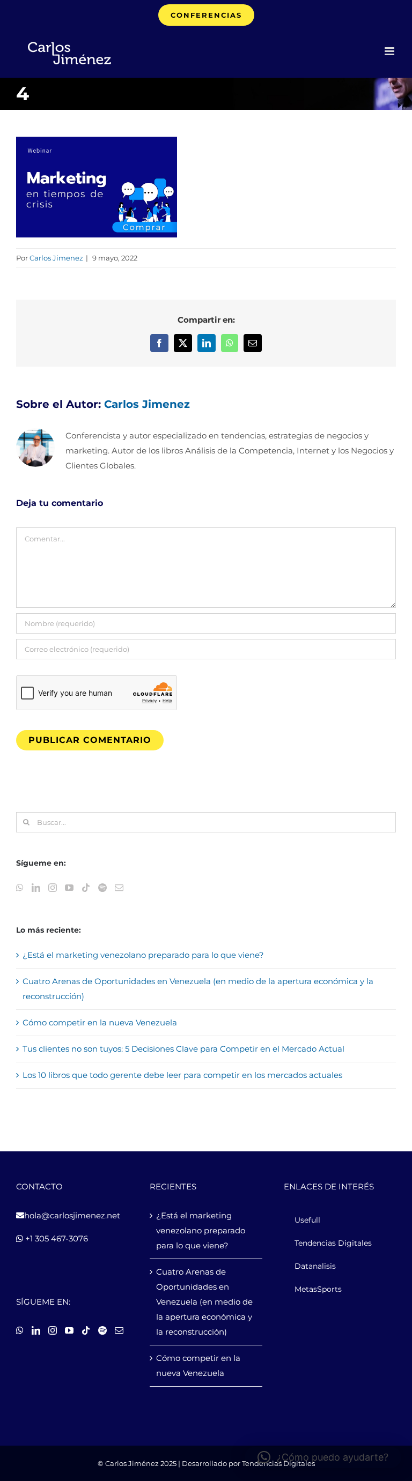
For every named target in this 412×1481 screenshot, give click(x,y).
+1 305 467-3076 (55, 1238)
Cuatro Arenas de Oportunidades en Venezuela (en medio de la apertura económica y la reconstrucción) (204, 1302)
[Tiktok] (86, 887)
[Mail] (119, 887)
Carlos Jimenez (56, 258)
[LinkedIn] (36, 887)
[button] (323, 1457)
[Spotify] (102, 887)
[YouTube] (69, 887)
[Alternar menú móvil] (390, 51)
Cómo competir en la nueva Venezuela (100, 1022)
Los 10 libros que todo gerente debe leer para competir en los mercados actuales (182, 1075)
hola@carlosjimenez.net (72, 1215)
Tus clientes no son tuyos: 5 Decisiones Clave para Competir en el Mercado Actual (183, 1049)
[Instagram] (52, 887)
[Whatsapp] (20, 887)
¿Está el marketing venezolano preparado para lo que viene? (143, 955)
